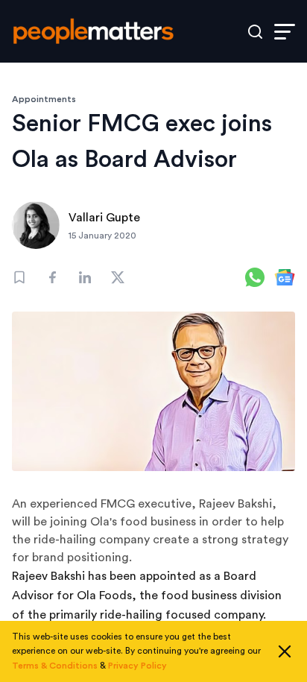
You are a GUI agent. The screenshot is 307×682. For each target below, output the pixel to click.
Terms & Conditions (55, 665)
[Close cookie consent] (284, 651)
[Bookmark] (19, 277)
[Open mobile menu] (284, 32)
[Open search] (255, 32)
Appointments (44, 99)
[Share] (52, 277)
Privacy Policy (137, 665)
